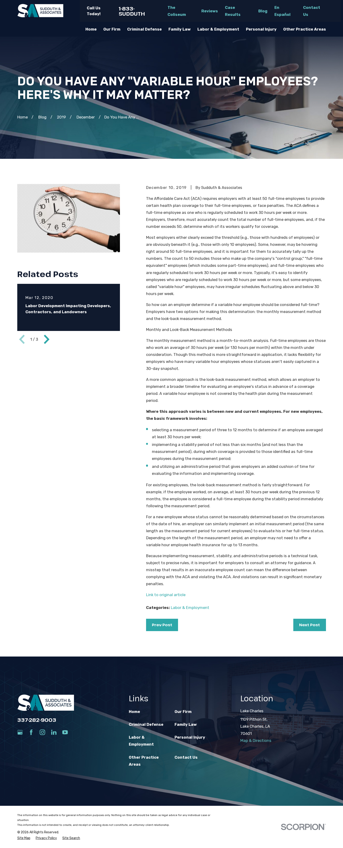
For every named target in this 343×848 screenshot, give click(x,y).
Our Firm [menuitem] (111, 29)
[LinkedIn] (53, 732)
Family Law (186, 724)
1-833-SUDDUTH (132, 11)
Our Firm (183, 711)
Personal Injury (190, 737)
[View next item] (46, 339)
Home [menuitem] (91, 29)
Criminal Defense (146, 724)
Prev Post (162, 624)
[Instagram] (42, 732)
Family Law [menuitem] (179, 29)
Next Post (309, 624)
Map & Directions (255, 740)
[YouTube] (65, 732)
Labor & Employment (190, 607)
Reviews (209, 11)
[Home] (40, 10)
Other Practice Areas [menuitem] (304, 29)
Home (134, 711)
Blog (262, 11)
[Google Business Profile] (20, 732)
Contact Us (186, 757)
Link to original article (166, 594)
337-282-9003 (36, 719)
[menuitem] (23, 838)
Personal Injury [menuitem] (261, 29)
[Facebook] (31, 732)
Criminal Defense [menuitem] (144, 29)
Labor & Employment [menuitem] (218, 29)
